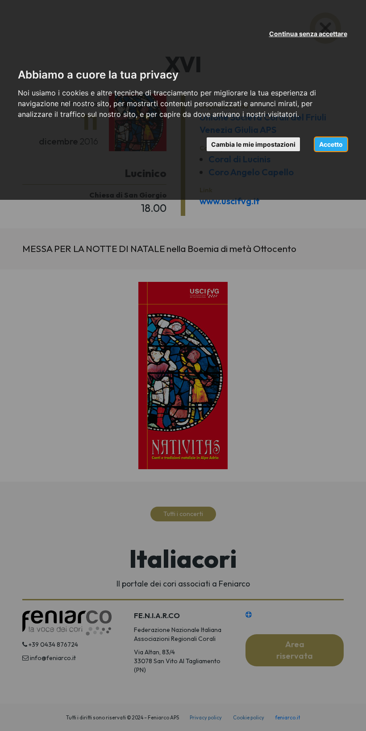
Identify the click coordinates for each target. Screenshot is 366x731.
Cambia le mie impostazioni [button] (253, 144)
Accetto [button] (331, 144)
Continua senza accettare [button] (308, 33)
